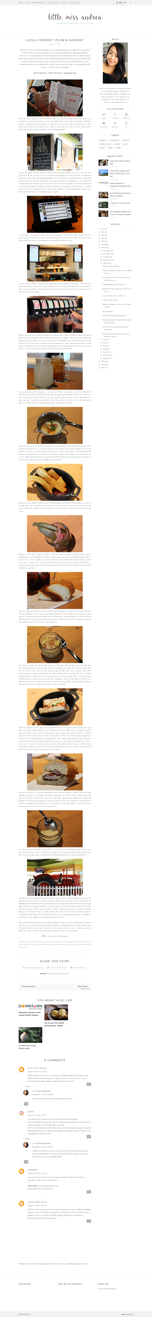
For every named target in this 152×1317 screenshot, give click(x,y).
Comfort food (52, 974)
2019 (102, 229)
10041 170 (53, 73)
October (106, 257)
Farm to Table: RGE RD (111, 266)
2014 (102, 244)
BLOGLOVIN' (47, 1189)
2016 (102, 238)
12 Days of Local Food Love (27, 1047)
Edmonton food (63, 974)
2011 (102, 365)
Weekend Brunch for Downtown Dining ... (30, 1013)
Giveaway (117, 144)
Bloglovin (104, 127)
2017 (102, 235)
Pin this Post (80, 968)
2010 (102, 368)
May (104, 346)
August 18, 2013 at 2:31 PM (37, 1115)
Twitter (103, 118)
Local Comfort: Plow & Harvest (114, 296)
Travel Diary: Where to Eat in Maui (120, 162)
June (104, 343)
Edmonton (126, 140)
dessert (110, 148)
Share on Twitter (58, 968)
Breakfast (103, 140)
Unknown (33, 1170)
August (105, 263)
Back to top (127, 1314)
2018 (102, 232)
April (105, 349)
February (106, 355)
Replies (28, 1086)
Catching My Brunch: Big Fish (113, 284)
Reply (88, 1084)
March (105, 352)
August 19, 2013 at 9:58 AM (37, 1206)
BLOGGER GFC (34, 1189)
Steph (31, 1112)
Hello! (28, 2)
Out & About (53, 2)
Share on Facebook (34, 968)
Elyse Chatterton (37, 1068)
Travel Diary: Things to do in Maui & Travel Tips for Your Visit (120, 173)
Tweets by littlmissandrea (107, 1289)
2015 (102, 241)
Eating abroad (114, 140)
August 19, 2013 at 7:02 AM (37, 1173)
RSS (126, 127)
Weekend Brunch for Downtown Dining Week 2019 (120, 184)
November (107, 254)
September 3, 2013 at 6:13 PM (42, 1095)
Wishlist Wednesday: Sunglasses (114, 316)
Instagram (126, 118)
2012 (102, 361)
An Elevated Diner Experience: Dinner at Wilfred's (120, 194)
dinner (118, 148)
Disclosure (74, 2)
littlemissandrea (41, 1091)
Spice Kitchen (107, 311)
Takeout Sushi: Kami (110, 300)
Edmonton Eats (39, 2)
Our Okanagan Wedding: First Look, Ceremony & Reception (120, 213)
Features (64, 2)
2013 (102, 248)
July (104, 340)
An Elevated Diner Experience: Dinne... (54, 1024)
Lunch (125, 144)
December (107, 251)
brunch (102, 148)
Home (21, 2)
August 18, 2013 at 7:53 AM (37, 1072)
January (105, 358)
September (107, 260)
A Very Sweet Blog (37, 1202)
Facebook (115, 118)
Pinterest (115, 127)
